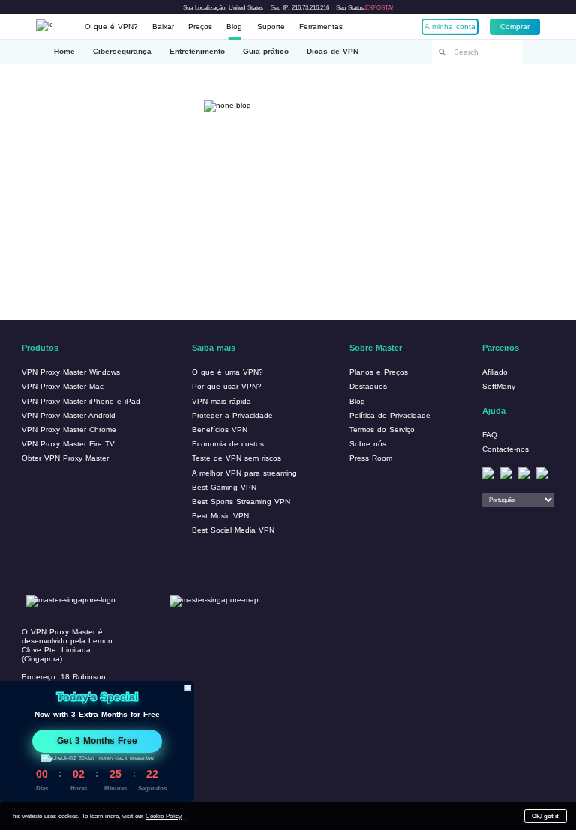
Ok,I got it (545, 816)
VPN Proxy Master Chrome (69, 429)
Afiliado (495, 372)
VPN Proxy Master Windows (71, 372)
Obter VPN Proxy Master (65, 458)
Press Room (371, 458)
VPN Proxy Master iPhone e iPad (81, 401)
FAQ (489, 435)
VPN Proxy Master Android (69, 415)
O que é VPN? (111, 26)
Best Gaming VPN (224, 487)
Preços (200, 26)
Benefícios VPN (220, 429)
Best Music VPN (220, 516)
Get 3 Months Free (97, 741)
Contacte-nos (505, 449)
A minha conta (450, 26)
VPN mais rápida (221, 401)
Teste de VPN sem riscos (236, 458)
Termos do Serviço (382, 429)
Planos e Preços (379, 372)
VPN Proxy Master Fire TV (68, 444)
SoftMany (498, 386)
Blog (234, 26)
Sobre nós (368, 444)
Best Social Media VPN (233, 530)
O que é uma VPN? (227, 372)
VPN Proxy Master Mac (63, 386)
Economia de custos (228, 444)
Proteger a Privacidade (232, 415)
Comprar (515, 26)
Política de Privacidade (390, 415)
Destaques (368, 386)
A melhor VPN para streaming (244, 473)
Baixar (163, 26)
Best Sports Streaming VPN (241, 501)
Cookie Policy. (164, 816)
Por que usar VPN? (227, 386)
